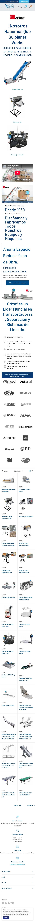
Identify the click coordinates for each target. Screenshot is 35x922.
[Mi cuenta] (21, 7)
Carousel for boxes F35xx (24, 652)
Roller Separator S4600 (26, 516)
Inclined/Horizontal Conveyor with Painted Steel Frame (26, 707)
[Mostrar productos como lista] (32, 471)
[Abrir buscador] (18, 7)
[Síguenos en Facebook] (3, 903)
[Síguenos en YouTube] (9, 903)
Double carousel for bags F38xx (7, 625)
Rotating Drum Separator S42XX (7, 571)
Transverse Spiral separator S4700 (7, 517)
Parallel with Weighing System (8, 676)
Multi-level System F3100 (24, 490)
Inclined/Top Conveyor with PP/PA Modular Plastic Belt (8, 766)
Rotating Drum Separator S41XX (24, 571)
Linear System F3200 (8, 705)
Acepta (6, 917)
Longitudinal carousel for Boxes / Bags (25, 598)
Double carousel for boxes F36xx (7, 652)
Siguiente (30, 805)
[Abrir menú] (2, 6)
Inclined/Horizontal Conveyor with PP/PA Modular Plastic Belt (25, 737)
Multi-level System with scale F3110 (9, 490)
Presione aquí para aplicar (17, 864)
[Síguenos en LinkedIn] (12, 903)
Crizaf (4, 487)
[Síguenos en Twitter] (6, 903)
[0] (25, 7)
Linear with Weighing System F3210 (25, 679)
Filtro (6, 471)
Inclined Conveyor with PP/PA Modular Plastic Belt (26, 766)
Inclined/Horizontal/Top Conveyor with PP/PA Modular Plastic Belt (9, 737)
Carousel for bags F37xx (24, 625)
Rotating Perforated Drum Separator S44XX (8, 544)
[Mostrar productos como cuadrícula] (29, 471)
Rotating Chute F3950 (8, 597)
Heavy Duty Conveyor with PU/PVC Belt (25, 794)
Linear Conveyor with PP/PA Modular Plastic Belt (8, 795)
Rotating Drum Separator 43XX (24, 544)
